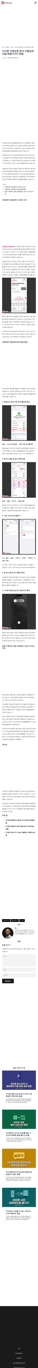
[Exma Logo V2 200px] (6, 2)
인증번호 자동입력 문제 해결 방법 (15, 189)
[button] (35, 3)
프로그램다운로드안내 (19, 1363)
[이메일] (8, 933)
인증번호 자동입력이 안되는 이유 (15, 187)
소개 (19, 1348)
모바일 (7, 47)
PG (16, 928)
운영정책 (19, 1358)
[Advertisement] (19, 119)
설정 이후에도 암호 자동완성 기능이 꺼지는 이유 (19, 193)
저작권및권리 (19, 1353)
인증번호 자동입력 (8, 246)
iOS (12, 47)
